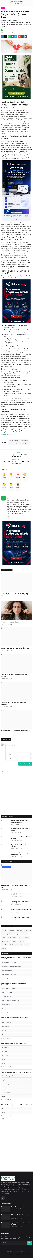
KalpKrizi (18, 444)
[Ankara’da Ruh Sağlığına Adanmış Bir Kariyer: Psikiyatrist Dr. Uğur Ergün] (5, 831)
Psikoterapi (28, 930)
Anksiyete (27, 937)
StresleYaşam (26, 444)
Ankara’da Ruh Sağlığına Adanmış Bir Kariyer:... (20, 829)
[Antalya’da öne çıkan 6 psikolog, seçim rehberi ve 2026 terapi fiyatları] (5, 911)
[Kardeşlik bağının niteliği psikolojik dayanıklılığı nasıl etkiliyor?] (5, 903)
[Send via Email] (19, 36)
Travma (4, 948)
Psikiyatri (21, 941)
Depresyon (24, 934)
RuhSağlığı (11, 930)
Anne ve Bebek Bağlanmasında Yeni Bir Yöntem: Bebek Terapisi (16, 455)
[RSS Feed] (8, 517)
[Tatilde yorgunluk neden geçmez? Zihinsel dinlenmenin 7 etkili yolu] (5, 919)
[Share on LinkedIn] (12, 36)
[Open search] (30, 3)
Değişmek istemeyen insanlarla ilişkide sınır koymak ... (14, 675)
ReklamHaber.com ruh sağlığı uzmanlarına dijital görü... (15, 886)
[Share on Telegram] (15, 36)
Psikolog (27, 944)
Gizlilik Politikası (26, 1254)
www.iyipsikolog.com (7, 434)
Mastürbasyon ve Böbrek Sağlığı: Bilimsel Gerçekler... (19, 821)
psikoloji (4, 930)
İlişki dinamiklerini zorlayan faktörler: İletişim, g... (16, 648)
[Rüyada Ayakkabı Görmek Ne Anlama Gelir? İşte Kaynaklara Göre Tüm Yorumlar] (5, 847)
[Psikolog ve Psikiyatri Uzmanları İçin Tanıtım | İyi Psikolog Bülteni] (5, 1217)
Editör (9, 496)
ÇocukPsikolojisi (6, 941)
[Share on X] (5, 36)
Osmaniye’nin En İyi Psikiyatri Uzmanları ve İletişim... (21, 837)
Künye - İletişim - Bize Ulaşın (18, 1206)
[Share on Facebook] (2, 36)
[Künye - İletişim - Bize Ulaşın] (5, 1209)
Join (29, 1242)
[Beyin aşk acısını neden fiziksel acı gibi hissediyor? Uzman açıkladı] (5, 895)
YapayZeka (4, 944)
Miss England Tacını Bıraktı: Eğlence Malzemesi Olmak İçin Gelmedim (16, 462)
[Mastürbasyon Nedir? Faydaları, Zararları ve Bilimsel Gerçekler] (5, 855)
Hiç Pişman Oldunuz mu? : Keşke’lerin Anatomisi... (21, 1223)
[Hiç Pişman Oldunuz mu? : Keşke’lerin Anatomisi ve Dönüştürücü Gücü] (5, 1225)
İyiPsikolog (9, 934)
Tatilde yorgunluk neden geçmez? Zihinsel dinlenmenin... (20, 918)
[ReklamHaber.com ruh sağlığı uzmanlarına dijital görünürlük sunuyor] (16, 874)
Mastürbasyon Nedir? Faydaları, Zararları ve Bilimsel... (19, 853)
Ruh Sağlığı (19, 930)
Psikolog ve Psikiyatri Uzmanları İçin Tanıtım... (20, 1215)
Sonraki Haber (15, 459)
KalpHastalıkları (24, 440)
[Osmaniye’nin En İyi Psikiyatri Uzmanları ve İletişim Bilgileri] (5, 839)
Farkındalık (19, 944)
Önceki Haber (17, 452)
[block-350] (16, 77)
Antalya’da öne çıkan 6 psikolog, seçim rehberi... (21, 910)
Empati (14, 941)
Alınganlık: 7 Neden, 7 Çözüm (10, 622)
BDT (3, 934)
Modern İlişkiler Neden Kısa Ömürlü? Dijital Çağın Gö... (15, 595)
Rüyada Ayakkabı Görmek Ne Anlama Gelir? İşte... (21, 845)
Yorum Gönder (24, 764)
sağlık (20, 937)
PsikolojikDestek (12, 937)
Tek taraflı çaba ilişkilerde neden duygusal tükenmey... (13, 703)
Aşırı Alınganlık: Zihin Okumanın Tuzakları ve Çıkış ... (16, 730)
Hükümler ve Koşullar (15, 1254)
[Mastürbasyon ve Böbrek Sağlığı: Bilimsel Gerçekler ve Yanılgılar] (5, 823)
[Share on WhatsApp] (9, 36)
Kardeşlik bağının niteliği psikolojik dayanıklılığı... (20, 901)
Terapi (16, 934)
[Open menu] (2, 3)
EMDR (3, 937)
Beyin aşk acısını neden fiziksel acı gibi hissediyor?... (21, 893)
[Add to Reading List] (26, 36)
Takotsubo (11, 444)
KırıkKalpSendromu (13, 440)
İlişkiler (12, 944)
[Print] (22, 36)
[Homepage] (16, 3)
